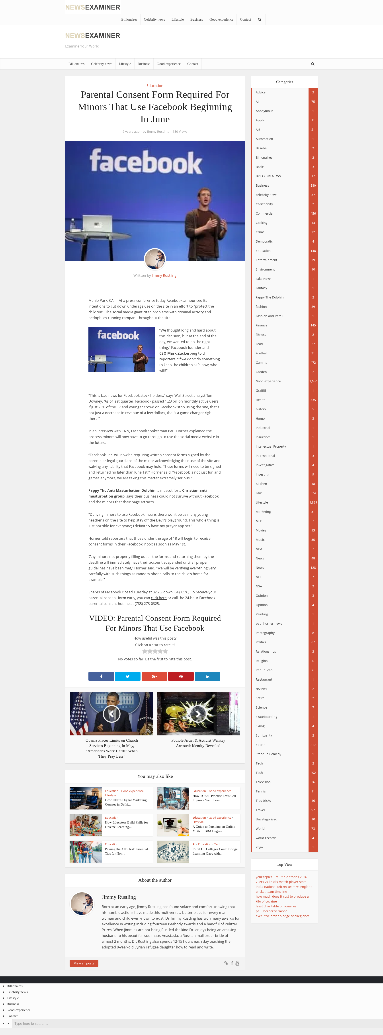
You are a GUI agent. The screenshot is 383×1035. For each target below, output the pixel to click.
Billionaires (129, 19)
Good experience (221, 19)
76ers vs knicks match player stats (281, 882)
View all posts (84, 963)
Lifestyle (178, 19)
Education (155, 85)
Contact (245, 19)
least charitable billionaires (276, 906)
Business (196, 19)
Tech (217, 844)
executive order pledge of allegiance (283, 916)
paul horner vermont (271, 911)
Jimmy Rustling (158, 132)
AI (194, 844)
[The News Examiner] (93, 6)
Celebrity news (154, 19)
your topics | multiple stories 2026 (281, 877)
